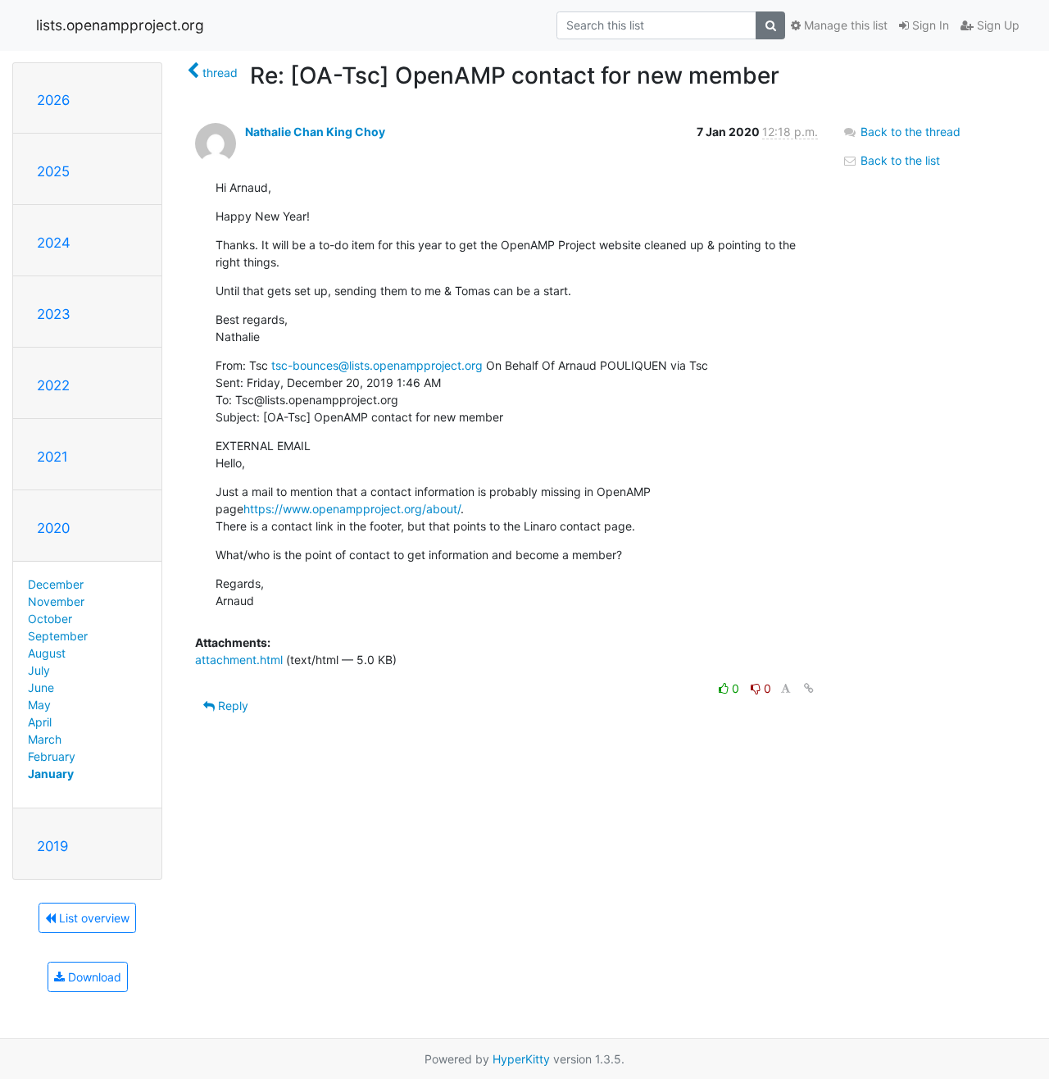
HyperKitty (521, 1059)
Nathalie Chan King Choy (315, 132)
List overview (92, 918)
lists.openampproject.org (120, 25)
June (41, 687)
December (56, 584)
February (51, 756)
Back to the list (898, 160)
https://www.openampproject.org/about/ (352, 509)
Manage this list (844, 25)
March (44, 739)
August (47, 653)
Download (93, 977)
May (39, 705)
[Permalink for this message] (809, 688)
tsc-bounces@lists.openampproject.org (377, 365)
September (58, 636)
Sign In (929, 25)
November (56, 601)
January (51, 774)
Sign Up (996, 25)
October (50, 619)
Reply (231, 706)
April (40, 722)
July (39, 670)
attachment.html (239, 660)
